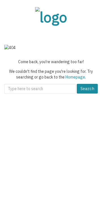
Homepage (75, 77)
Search (87, 88)
